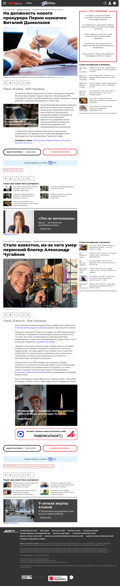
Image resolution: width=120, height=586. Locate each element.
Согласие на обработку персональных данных (34, 559)
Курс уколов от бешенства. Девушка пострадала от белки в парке (98, 55)
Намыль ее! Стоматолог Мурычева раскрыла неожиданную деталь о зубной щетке (101, 286)
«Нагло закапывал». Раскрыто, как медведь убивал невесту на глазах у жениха (102, 77)
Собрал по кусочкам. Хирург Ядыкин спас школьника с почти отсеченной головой (102, 69)
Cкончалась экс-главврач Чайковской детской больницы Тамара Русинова (61, 492)
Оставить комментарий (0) (60, 152)
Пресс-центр (44, 531)
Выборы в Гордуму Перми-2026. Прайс (100, 536)
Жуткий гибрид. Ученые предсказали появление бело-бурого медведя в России (103, 85)
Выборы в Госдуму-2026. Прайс (31, 536)
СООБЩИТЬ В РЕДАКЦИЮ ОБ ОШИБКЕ (32, 539)
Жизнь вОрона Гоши (10, 309)
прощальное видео (45, 342)
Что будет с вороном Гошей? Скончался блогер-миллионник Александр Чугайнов (98, 18)
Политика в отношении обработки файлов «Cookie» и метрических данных (43, 562)
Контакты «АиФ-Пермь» (61, 533)
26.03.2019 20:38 (9, 9)
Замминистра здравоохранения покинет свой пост (62, 187)
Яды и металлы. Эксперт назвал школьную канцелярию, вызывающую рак (100, 108)
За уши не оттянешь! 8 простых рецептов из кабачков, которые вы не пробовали (103, 100)
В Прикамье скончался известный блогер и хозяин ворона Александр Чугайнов (25, 485)
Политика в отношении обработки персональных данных (38, 560)
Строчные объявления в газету (84, 533)
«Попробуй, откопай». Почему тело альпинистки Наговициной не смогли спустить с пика (102, 278)
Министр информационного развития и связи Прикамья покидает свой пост (23, 196)
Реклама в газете (74, 531)
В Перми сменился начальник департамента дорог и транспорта (61, 196)
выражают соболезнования (28, 372)
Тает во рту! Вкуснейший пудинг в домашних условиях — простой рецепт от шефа (101, 247)
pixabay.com (59, 77)
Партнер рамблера (40, 577)
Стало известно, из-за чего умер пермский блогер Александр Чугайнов (98, 36)
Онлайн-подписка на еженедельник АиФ (35, 533)
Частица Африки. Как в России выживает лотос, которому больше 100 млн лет (102, 262)
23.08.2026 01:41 (8, 241)
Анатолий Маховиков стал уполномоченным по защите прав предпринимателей (25, 203)
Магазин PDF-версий (90, 531)
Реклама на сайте (58, 531)
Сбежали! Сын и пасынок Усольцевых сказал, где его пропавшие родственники (103, 255)
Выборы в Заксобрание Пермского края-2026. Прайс (64, 536)
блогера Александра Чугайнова (30, 328)
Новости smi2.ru (11, 234)
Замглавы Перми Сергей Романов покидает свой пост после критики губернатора (25, 188)
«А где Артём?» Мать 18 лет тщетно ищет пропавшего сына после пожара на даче (102, 92)
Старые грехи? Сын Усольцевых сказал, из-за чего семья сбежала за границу (102, 270)
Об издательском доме (28, 531)
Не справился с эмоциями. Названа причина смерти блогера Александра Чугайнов (98, 27)
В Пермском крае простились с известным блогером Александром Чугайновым (98, 46)
